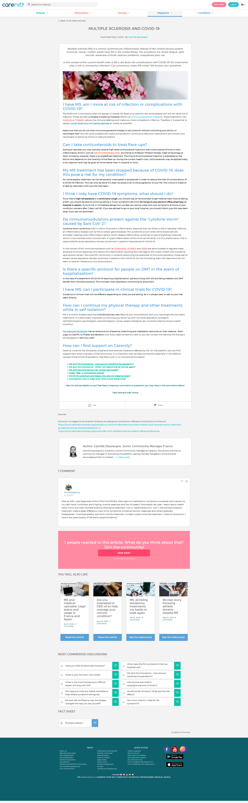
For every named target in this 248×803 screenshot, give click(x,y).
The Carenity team (67, 755)
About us (63, 751)
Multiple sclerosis (74, 723)
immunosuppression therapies (147, 117)
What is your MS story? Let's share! (82, 674)
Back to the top (181, 732)
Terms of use (102, 762)
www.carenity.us (89, 777)
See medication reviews (137, 757)
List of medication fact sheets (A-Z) (141, 764)
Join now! (219, 4)
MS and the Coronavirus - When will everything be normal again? (102, 367)
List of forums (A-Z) (135, 760)
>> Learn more (122, 457)
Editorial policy (103, 755)
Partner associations (67, 760)
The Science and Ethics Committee (73, 764)
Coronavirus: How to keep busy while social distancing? (97, 379)
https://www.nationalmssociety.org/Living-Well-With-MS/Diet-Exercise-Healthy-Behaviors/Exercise (108, 431)
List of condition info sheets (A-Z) (140, 762)
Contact (100, 766)
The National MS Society (75, 331)
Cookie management (105, 764)
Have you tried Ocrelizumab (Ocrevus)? (85, 665)
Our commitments (67, 769)
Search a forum (134, 753)
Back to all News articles (73, 20)
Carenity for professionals (107, 769)
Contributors (65, 762)
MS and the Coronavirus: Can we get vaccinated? (93, 370)
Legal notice (102, 760)
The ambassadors (66, 757)
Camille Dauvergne (138, 37)
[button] (42, 14)
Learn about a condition (137, 755)
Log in (233, 4)
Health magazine (134, 751)
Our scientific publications (70, 766)
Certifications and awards (107, 751)
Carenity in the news (105, 753)
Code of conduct (103, 757)
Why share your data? (68, 753)
